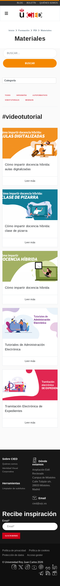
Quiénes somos (49, 3)
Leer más (30, 181)
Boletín (31, 3)
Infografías (21, 95)
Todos (7, 95)
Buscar (30, 63)
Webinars (29, 100)
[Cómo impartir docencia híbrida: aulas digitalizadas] (30, 143)
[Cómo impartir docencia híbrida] (30, 266)
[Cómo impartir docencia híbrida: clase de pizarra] (30, 204)
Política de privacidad (14, 550)
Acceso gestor (35, 555)
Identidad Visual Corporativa (10, 470)
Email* (6, 520)
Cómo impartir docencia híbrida (27, 287)
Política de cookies (39, 550)
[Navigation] (6, 13)
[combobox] (30, 53)
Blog (20, 3)
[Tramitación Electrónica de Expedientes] (30, 385)
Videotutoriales (12, 100)
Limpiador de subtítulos (13, 488)
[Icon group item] (14, 567)
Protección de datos (13, 555)
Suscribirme (11, 535)
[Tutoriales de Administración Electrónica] (30, 323)
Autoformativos (40, 95)
